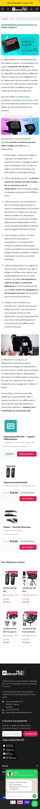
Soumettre (30, 734)
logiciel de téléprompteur (15, 83)
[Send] (34, 796)
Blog (11, 19)
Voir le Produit (27, 498)
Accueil (4, 19)
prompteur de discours (22, 100)
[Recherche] (8, 9)
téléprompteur (10, 269)
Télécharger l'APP (26, 454)
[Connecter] (31, 9)
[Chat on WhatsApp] (35, 804)
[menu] (2, 9)
